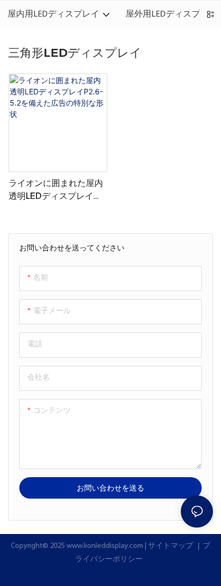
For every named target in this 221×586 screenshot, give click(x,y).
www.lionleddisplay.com (106, 546)
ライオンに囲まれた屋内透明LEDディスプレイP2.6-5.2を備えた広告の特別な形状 (56, 190)
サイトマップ (171, 546)
